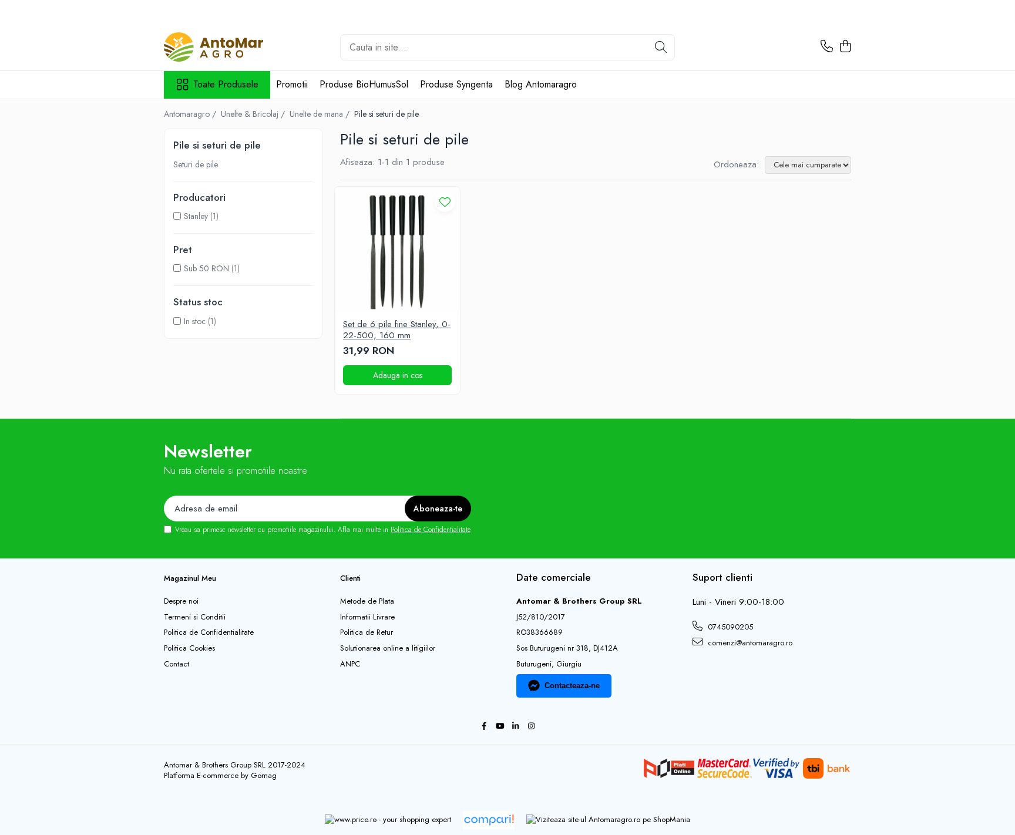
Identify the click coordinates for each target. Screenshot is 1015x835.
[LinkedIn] (515, 726)
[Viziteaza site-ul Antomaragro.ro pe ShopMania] (608, 820)
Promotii (292, 84)
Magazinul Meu (190, 578)
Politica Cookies (189, 648)
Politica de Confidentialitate (430, 529)
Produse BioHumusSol (364, 84)
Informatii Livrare (367, 617)
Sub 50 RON (206, 268)
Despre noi (181, 601)
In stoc (195, 321)
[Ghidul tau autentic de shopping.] (489, 820)
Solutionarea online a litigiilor (387, 648)
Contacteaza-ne (572, 685)
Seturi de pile (195, 164)
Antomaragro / (191, 114)
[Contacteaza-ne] (827, 47)
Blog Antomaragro (541, 84)
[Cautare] (661, 47)
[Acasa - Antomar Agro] (222, 47)
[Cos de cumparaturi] (845, 47)
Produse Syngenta (456, 84)
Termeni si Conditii (195, 617)
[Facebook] (483, 726)
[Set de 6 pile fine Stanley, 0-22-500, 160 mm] (397, 249)
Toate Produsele (225, 84)
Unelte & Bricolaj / (254, 114)
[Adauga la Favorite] (445, 201)
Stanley (196, 216)
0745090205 (729, 626)
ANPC (350, 664)
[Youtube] (499, 726)
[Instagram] (531, 726)
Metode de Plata (367, 601)
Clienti (350, 578)
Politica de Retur (366, 632)
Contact (176, 664)
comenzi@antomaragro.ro (748, 642)
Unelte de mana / (321, 114)
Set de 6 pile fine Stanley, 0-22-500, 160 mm (397, 330)
